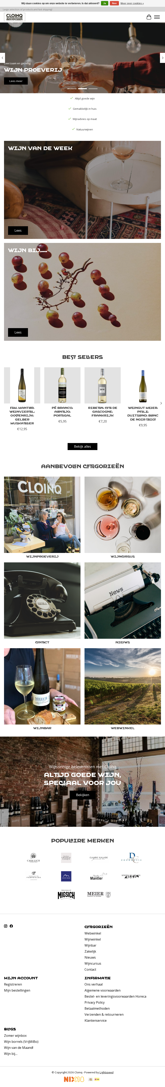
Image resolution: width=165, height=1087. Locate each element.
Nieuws (123, 642)
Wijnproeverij (42, 556)
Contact (42, 642)
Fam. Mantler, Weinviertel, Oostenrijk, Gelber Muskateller (22, 415)
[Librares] (131, 877)
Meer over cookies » (132, 3)
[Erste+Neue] (66, 877)
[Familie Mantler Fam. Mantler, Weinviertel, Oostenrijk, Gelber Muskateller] (22, 385)
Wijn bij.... (11, 1053)
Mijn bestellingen (17, 990)
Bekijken (82, 795)
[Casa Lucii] (34, 858)
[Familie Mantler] (99, 877)
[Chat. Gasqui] (66, 858)
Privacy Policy (95, 1002)
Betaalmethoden (97, 1008)
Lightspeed (106, 1072)
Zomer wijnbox (15, 1035)
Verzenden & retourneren (104, 1014)
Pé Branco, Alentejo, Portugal (62, 411)
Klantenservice (96, 1020)
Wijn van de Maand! (18, 1047)
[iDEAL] (96, 1080)
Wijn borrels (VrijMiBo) (21, 1041)
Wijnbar (42, 728)
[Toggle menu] (157, 17)
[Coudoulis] (131, 858)
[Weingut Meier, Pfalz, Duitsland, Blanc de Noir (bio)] (143, 385)
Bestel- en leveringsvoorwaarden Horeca (115, 996)
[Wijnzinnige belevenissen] (14, 17)
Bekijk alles (82, 446)
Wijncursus (123, 556)
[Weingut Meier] (99, 895)
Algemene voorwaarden (103, 990)
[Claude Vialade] (99, 858)
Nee (114, 3)
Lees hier (46, 81)
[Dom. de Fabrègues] (34, 877)
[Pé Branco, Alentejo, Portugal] (62, 385)
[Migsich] (66, 895)
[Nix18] (74, 1081)
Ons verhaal (94, 984)
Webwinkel (123, 728)
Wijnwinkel (93, 939)
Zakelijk (90, 951)
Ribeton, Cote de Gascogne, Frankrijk (102, 411)
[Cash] (90, 1080)
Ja (104, 3)
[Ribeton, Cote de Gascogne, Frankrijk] (103, 385)
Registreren (13, 984)
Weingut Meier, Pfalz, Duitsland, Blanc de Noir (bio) (142, 413)
